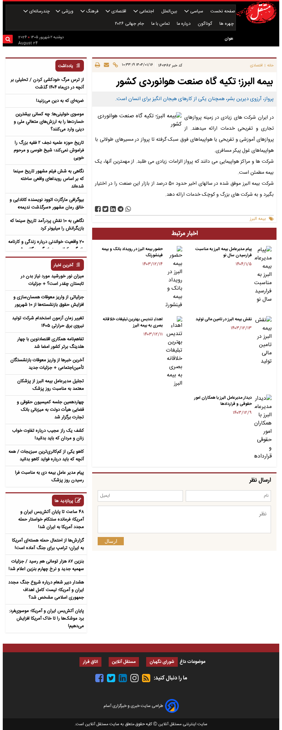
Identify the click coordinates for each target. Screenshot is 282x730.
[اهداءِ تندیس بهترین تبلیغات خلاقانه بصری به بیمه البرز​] (174, 352)
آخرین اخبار (63, 265)
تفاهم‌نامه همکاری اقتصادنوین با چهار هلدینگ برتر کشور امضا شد (50, 343)
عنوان (229, 38)
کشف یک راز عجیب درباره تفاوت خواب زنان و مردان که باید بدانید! (48, 434)
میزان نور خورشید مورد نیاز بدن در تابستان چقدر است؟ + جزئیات (52, 280)
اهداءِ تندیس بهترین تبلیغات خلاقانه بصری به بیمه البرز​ (133, 322)
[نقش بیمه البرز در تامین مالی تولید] (263, 341)
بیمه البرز (258, 219)
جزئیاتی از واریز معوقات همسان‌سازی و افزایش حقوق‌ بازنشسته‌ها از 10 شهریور (48, 301)
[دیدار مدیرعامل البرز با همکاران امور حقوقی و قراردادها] (263, 428)
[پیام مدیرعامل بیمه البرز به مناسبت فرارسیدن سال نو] (263, 275)
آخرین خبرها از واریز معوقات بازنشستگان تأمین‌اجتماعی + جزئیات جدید (47, 364)
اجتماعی (146, 11)
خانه (270, 65)
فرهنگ (92, 11)
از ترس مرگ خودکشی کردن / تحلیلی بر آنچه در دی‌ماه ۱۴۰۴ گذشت (47, 83)
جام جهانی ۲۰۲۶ (130, 24)
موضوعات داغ (192, 662)
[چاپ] (97, 65)
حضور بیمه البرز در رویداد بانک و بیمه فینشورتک (132, 252)
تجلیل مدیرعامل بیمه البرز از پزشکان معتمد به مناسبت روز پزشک (50, 385)
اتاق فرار (90, 662)
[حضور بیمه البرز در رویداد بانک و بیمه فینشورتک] (174, 277)
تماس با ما (161, 24)
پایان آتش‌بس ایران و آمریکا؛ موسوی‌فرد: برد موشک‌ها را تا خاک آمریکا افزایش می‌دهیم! (46, 618)
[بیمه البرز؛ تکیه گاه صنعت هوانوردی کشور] (120, 209)
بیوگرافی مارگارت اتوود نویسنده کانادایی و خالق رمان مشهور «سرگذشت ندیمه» (47, 203)
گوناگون (206, 24)
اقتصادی (119, 11)
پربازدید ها (64, 501)
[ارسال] (105, 65)
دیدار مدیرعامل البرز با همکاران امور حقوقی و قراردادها (223, 400)
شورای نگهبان (162, 662)
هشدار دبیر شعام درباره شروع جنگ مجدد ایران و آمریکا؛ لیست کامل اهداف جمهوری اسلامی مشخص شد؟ (46, 590)
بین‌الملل (169, 11)
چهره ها (227, 24)
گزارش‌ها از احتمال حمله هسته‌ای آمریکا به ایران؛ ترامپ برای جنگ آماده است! (48, 544)
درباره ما (184, 24)
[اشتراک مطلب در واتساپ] (128, 209)
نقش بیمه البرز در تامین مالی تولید (224, 319)
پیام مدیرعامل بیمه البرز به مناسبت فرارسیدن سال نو (223, 252)
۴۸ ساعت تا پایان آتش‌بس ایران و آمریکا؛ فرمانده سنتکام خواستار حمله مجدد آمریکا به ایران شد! (51, 519)
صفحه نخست (222, 11)
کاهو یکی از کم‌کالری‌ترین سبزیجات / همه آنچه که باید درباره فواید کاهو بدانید (46, 455)
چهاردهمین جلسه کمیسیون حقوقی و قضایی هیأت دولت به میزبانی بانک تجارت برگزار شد (50, 409)
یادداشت (65, 66)
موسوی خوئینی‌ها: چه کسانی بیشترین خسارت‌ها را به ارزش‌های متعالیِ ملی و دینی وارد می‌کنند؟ (49, 121)
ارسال (111, 541)
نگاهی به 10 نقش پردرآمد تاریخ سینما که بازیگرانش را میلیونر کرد (47, 224)
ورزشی (67, 11)
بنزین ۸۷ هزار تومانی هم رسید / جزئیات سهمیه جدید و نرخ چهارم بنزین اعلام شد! (46, 565)
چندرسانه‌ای (39, 11)
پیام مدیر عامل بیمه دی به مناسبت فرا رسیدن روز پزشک (49, 476)
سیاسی (197, 11)
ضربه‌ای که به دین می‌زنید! (60, 101)
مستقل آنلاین (123, 662)
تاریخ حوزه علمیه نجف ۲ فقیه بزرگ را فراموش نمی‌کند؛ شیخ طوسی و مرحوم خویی (49, 150)
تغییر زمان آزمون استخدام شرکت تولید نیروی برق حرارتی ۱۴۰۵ (48, 322)
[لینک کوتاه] (114, 65)
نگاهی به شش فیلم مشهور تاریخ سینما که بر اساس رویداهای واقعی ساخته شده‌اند (48, 179)
